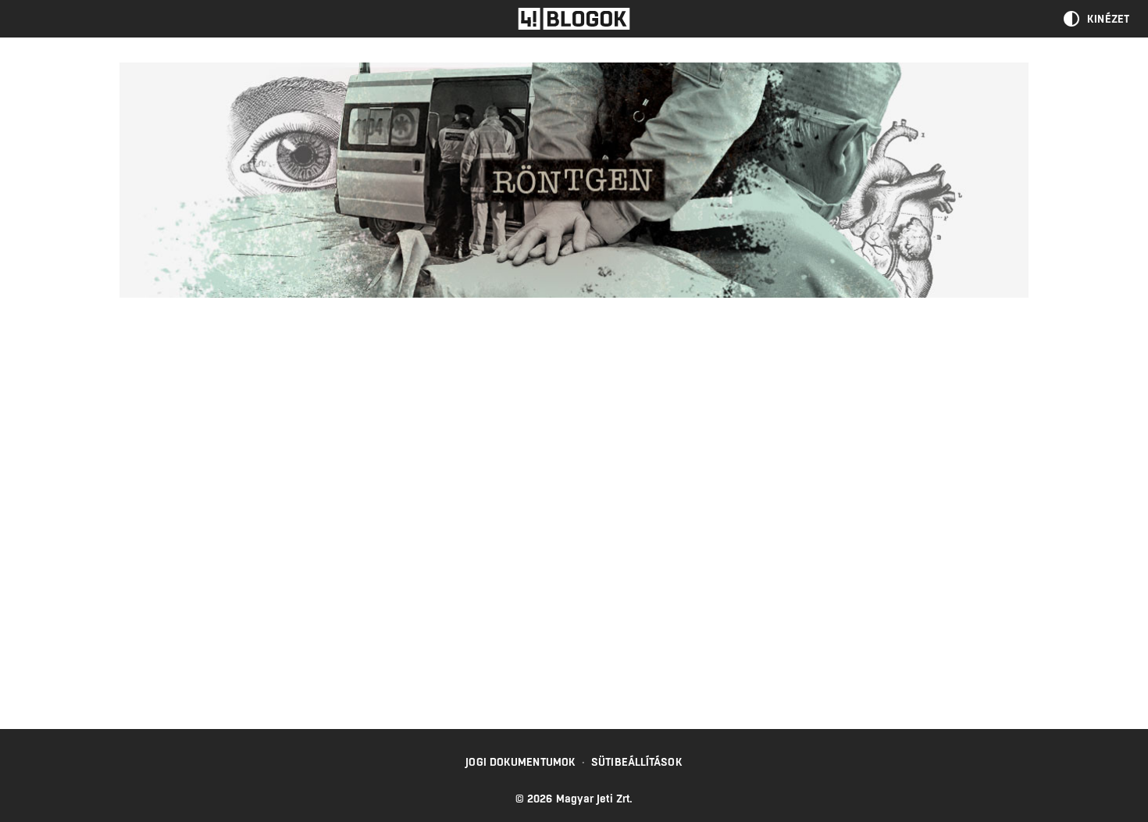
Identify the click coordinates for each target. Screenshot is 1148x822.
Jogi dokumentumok (520, 762)
